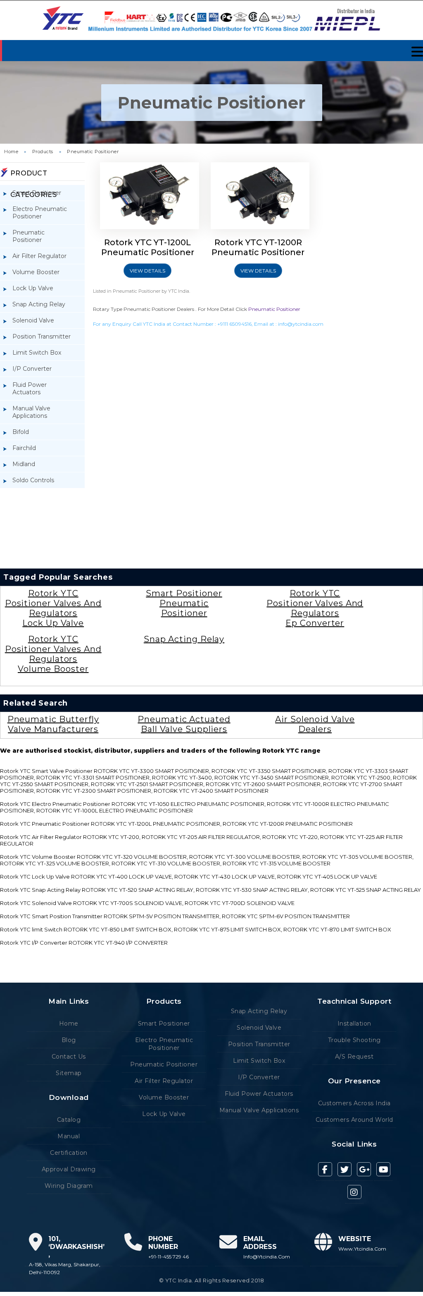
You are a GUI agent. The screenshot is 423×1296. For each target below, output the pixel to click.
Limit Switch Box (36, 352)
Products (42, 151)
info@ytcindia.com (300, 324)
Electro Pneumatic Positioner (39, 212)
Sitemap (69, 1073)
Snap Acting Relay (38, 304)
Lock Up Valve (32, 288)
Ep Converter (314, 623)
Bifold (20, 432)
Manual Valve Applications (31, 412)
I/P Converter (32, 368)
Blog (69, 1040)
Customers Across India (354, 1103)
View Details (147, 271)
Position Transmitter (41, 336)
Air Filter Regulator (39, 256)
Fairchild (24, 448)
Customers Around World (354, 1119)
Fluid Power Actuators (29, 388)
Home (11, 151)
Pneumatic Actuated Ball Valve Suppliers (184, 724)
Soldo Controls (33, 480)
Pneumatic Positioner (93, 151)
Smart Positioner (36, 193)
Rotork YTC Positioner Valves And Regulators (53, 603)
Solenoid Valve (33, 320)
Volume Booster (35, 272)
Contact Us (69, 1056)
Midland (23, 464)
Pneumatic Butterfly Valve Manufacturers (53, 724)
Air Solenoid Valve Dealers (314, 724)
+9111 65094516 (234, 324)
